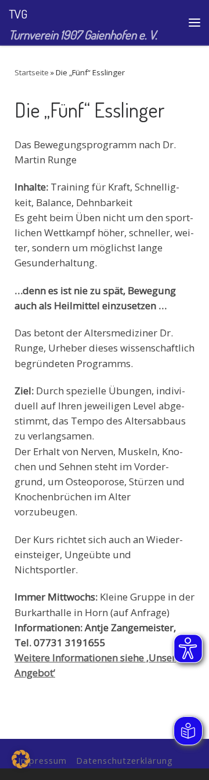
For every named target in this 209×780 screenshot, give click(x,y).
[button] (21, 759)
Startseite (32, 72)
